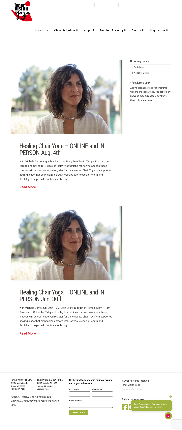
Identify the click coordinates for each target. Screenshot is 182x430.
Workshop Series (141, 73)
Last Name (74, 389)
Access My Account (135, 5)
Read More (27, 187)
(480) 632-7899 (18, 389)
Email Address (75, 400)
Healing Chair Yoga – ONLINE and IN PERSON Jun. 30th (61, 296)
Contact (151, 5)
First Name (97, 389)
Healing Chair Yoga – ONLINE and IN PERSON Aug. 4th (61, 149)
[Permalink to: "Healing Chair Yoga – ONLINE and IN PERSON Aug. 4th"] (66, 97)
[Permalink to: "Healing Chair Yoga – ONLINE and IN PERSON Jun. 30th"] (66, 243)
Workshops (139, 67)
